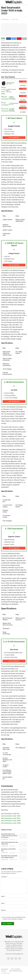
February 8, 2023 (13, 859)
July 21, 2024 (12, 839)
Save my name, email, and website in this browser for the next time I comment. (14, 918)
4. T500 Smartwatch (13, 103)
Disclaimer (3, 970)
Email (3, 903)
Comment (4, 876)
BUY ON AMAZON (24, 81)
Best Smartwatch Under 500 (10, 813)
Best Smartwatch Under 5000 (10, 818)
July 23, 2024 (14, 19)
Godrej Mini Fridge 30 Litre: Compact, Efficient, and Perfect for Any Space (9, 835)
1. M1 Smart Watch (10, 82)
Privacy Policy (4, 969)
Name (3, 896)
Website (3, 910)
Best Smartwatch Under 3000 (10, 816)
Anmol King (5, 19)
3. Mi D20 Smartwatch (11, 97)
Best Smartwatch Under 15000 (11, 823)
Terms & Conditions (15, 969)
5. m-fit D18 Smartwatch (11, 109)
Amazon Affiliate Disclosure (15, 970)
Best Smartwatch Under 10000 (11, 820)
